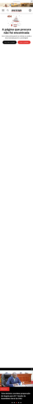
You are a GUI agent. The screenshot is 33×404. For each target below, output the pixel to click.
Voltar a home (9, 42)
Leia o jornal (24, 42)
